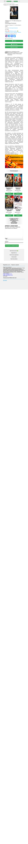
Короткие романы (14, 258)
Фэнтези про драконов (14, 254)
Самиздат (15, 32)
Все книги (5, 280)
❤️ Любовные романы (12, 31)
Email (6, 241)
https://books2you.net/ (8, 275)
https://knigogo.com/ (7, 273)
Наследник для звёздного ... (9, 188)
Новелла (19, 32)
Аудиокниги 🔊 (14, 252)
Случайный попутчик (18, 210)
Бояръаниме (14, 256)
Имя (6, 238)
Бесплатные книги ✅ (14, 250)
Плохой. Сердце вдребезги (9, 210)
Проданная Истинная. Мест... (18, 188)
